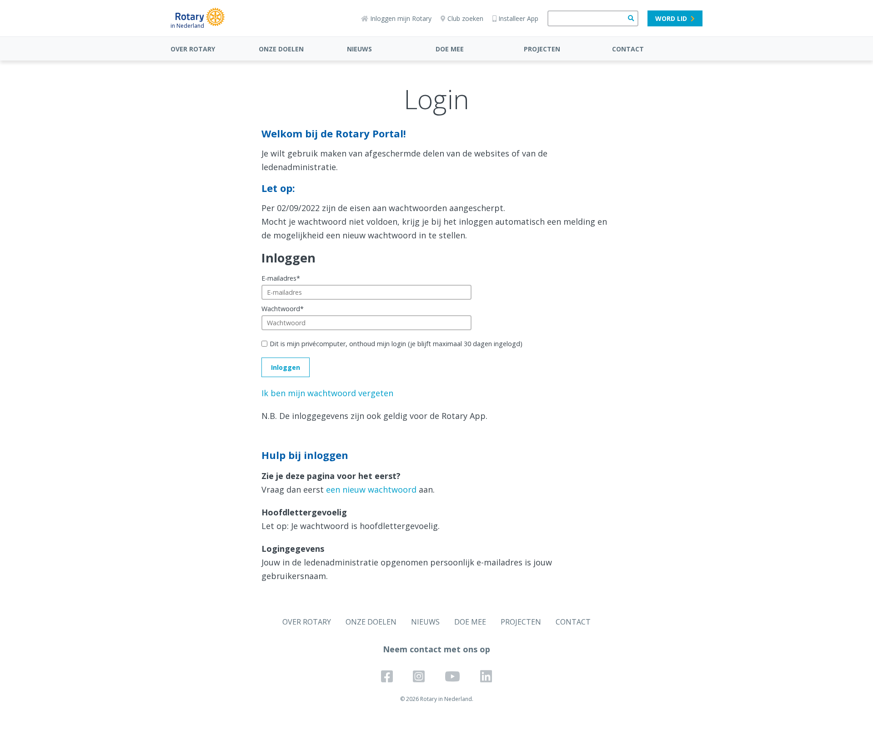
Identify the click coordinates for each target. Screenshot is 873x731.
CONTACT (628, 49)
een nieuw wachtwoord (371, 489)
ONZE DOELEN (281, 49)
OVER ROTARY (193, 49)
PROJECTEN (542, 49)
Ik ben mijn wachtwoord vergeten (327, 393)
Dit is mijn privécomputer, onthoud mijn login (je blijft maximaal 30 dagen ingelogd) (396, 343)
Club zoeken (465, 18)
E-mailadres (280, 278)
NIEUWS (359, 49)
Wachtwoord (282, 308)
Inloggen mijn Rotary (400, 18)
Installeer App (518, 18)
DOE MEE (450, 49)
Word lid (671, 18)
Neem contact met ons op (436, 649)
